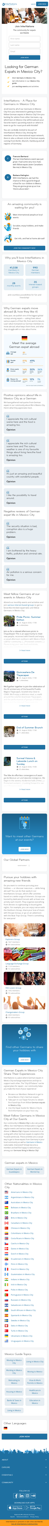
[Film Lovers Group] (25, 984)
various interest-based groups (21, 605)
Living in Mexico (14, 1410)
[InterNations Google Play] (33, 1507)
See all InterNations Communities (24, 1524)
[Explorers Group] (25, 936)
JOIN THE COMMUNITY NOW (24, 248)
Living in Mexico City (34, 1361)
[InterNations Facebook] (15, 1495)
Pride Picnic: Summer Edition (29, 618)
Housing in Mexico (14, 1391)
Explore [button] (6, 1467)
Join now (24, 57)
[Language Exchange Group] (25, 960)
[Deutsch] (5, 1428)
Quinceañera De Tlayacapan (25, 674)
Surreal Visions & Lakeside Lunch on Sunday (27, 761)
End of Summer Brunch (30, 727)
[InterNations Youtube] (33, 1495)
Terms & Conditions (22, 1517)
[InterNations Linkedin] (21, 1495)
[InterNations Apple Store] (15, 1507)
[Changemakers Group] (25, 1009)
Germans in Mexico (34, 1142)
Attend (24, 661)
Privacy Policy (34, 1517)
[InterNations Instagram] (27, 1495)
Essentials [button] (7, 1475)
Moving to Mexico (34, 1371)
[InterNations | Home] (9, 4)
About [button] (5, 1460)
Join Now (42, 4)
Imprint (12, 1517)
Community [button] (7, 1482)
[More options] (29, 865)
